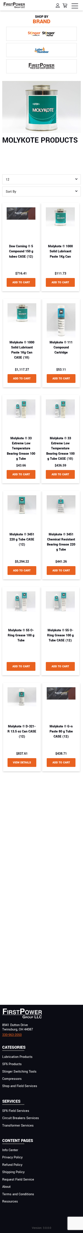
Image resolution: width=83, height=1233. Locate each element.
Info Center (10, 1150)
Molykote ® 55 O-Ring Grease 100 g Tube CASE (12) (60, 635)
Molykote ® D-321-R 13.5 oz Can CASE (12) (22, 731)
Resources (10, 1201)
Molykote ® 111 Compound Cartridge (61, 347)
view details (22, 763)
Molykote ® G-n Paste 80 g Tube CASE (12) (61, 731)
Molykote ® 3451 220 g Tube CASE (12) (22, 539)
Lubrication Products (17, 1057)
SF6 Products (12, 1064)
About (6, 1187)
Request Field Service (18, 1179)
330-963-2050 (12, 1035)
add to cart (21, 282)
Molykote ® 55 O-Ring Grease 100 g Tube (21, 635)
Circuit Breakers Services (20, 1118)
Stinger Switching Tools (19, 1071)
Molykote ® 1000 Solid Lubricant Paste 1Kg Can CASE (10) (22, 350)
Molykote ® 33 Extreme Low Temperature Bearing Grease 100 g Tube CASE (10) (60, 448)
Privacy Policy (12, 1157)
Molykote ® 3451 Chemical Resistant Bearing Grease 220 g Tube (61, 542)
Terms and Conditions (18, 1194)
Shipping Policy (13, 1172)
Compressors (12, 1079)
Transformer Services (18, 1125)
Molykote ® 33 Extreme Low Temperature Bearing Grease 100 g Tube (21, 448)
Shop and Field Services (19, 1086)
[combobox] (41, 179)
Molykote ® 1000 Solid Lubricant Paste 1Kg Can (60, 251)
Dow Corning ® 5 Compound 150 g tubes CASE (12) (21, 251)
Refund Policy (12, 1165)
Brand (41, 20)
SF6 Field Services (15, 1111)
